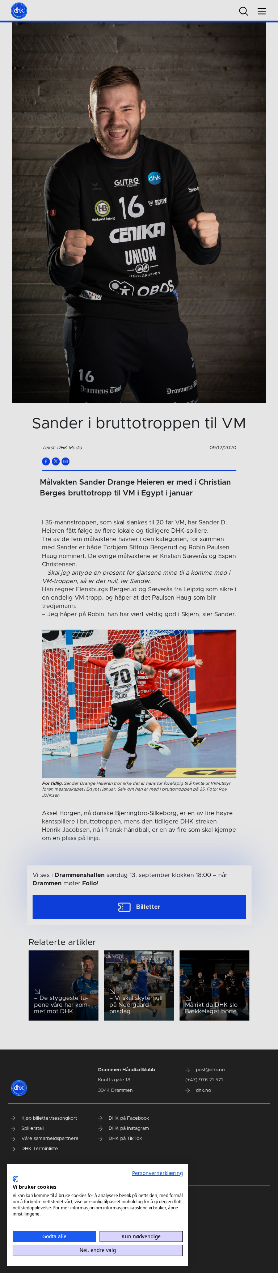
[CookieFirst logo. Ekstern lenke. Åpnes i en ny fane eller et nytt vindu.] (15, 1179)
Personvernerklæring (157, 1173)
